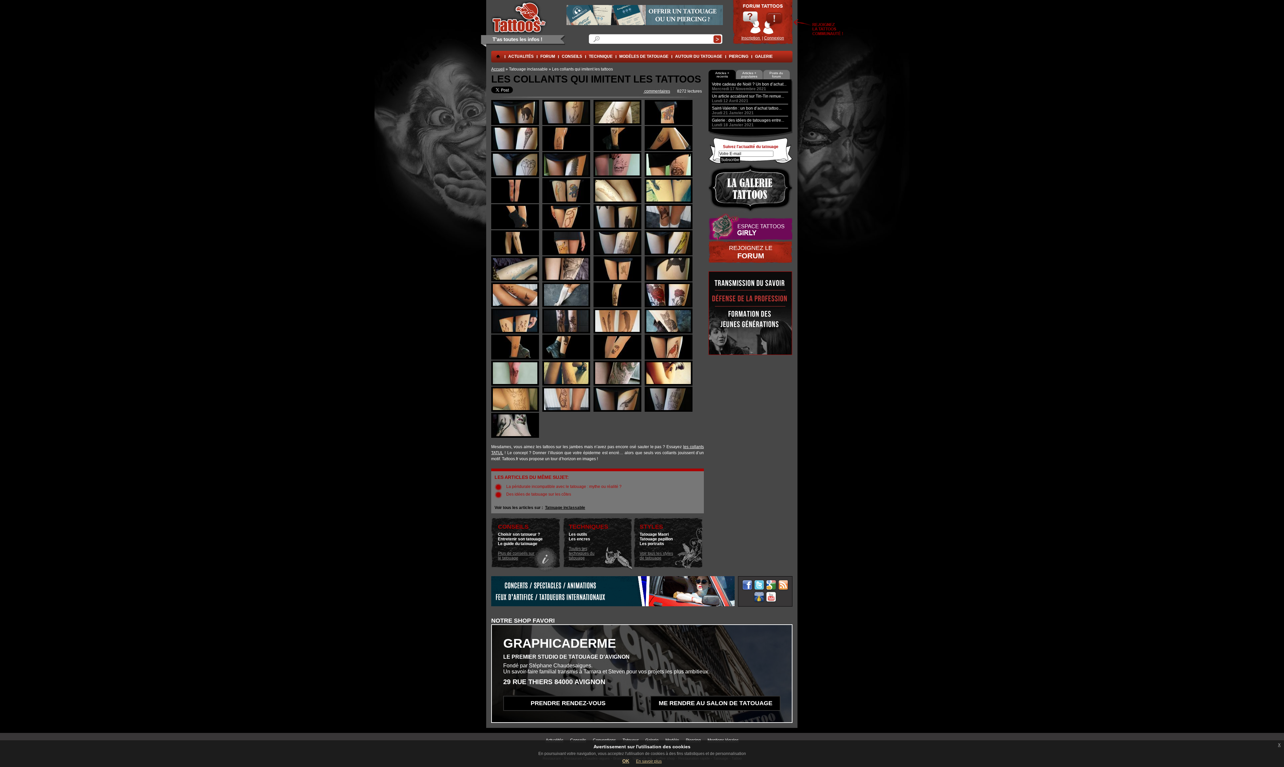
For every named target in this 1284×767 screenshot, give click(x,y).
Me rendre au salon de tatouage (715, 703)
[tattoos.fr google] (771, 585)
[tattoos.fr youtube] (771, 597)
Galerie (764, 56)
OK (625, 761)
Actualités (521, 56)
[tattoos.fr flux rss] (783, 585)
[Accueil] (519, 17)
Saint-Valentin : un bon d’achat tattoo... (746, 108)
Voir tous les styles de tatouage (656, 555)
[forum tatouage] (762, 22)
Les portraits (652, 543)
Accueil (498, 69)
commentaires (656, 91)
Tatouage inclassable (565, 507)
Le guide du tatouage (517, 543)
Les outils (578, 534)
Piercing (738, 56)
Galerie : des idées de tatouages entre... (748, 120)
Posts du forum (776, 74)
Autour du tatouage (698, 56)
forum (547, 56)
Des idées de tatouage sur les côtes (538, 494)
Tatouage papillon (656, 539)
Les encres (579, 539)
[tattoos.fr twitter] (759, 585)
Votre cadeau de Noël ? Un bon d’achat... (749, 84)
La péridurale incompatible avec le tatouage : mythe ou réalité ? (564, 486)
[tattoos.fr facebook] (747, 585)
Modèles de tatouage (643, 56)
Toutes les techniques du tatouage (582, 553)
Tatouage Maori (654, 534)
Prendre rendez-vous (568, 703)
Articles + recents (722, 74)
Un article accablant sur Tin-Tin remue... (748, 96)
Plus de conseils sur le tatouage (516, 555)
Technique (601, 56)
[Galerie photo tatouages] (750, 188)
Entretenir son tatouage (520, 539)
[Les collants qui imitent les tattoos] (515, 123)
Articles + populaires (749, 74)
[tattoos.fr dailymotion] (759, 597)
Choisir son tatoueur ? (519, 534)
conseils (572, 56)
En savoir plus (649, 761)
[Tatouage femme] (750, 227)
